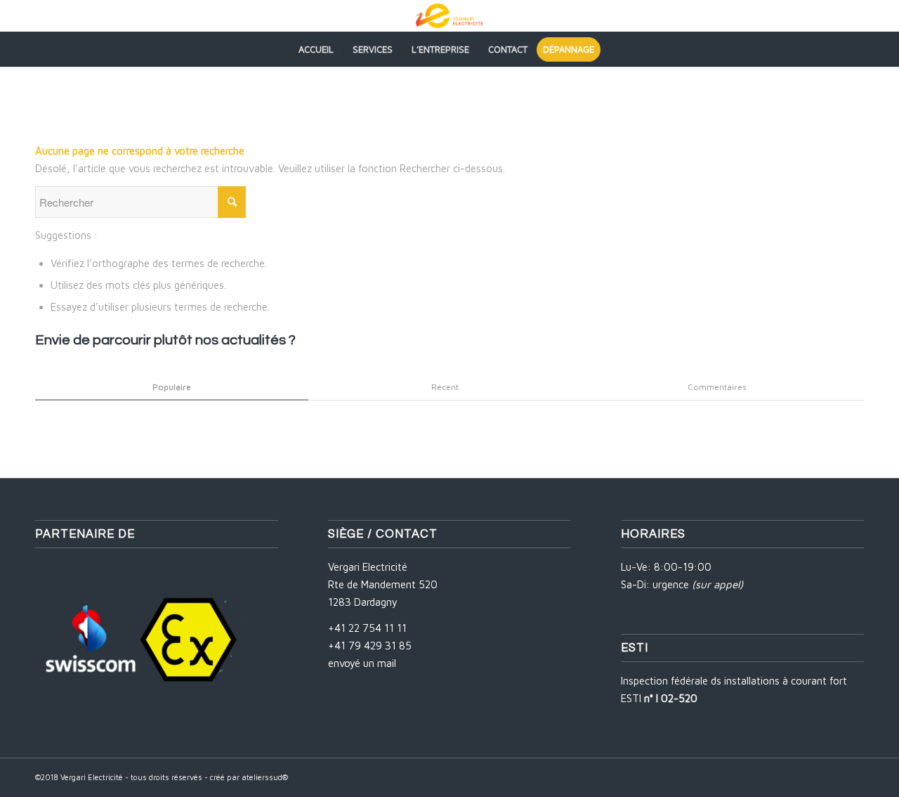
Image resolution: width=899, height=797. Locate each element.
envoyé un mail (362, 663)
